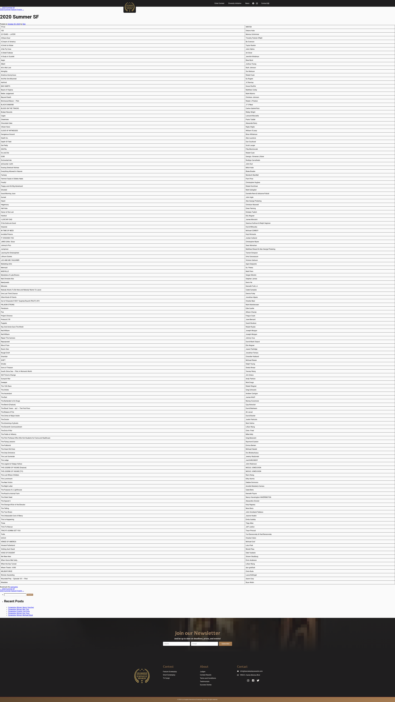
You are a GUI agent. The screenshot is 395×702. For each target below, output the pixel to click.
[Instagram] (257, 3)
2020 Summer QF (7, 8)
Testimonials (204, 681)
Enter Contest (219, 3)
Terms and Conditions (208, 678)
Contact (242, 667)
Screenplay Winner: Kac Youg (18, 613)
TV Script (166, 678)
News (247, 3)
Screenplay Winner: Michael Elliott (20, 615)
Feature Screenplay (170, 672)
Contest (168, 667)
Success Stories (205, 685)
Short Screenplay (169, 675)
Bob (24, 24)
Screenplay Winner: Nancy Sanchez (21, 607)
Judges (202, 672)
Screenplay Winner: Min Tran (18, 609)
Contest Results (205, 675)
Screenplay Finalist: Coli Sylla (19, 611)
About (204, 667)
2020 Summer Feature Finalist (12, 10)
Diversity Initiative (234, 3)
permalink (14, 587)
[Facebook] (253, 3)
